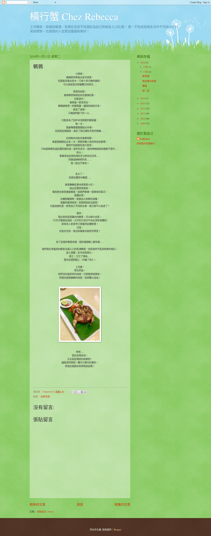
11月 (145, 71)
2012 (143, 108)
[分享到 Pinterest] (85, 392)
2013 (143, 103)
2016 (143, 62)
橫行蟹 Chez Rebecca (74, 16)
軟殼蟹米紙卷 (149, 81)
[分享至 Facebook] (82, 392)
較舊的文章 (122, 504)
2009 (143, 123)
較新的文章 (37, 504)
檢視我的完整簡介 (146, 143)
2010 (143, 118)
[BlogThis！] (75, 392)
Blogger (117, 529)
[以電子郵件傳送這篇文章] (72, 392)
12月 (145, 66)
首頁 (80, 504)
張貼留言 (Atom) (45, 511)
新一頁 (145, 90)
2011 (143, 113)
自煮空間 (45, 396)
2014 (143, 98)
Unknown (145, 139)
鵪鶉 (144, 85)
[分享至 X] (79, 392)
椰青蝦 (145, 76)
